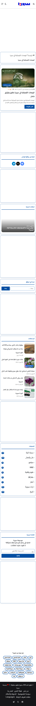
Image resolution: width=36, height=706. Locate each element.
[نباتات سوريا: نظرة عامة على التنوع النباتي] (29, 363)
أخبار (31, 482)
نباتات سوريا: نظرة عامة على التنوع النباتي (12, 360)
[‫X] (18, 164)
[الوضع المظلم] (5, 5)
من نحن (26, 691)
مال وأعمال (29, 457)
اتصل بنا (10, 691)
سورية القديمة (9, 669)
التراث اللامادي (17, 658)
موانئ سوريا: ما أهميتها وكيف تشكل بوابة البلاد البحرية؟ (20, 229)
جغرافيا (30, 477)
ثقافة (31, 467)
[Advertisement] (18, 28)
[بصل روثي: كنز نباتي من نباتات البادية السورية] (29, 381)
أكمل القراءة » (29, 107)
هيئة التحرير (18, 691)
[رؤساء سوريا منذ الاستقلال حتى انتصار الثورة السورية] (29, 393)
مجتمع (31, 462)
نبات (14, 676)
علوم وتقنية (29, 472)
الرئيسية (30, 55)
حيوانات (28, 669)
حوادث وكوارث (8, 665)
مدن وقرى (20, 676)
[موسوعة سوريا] (24, 4)
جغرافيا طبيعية (28, 665)
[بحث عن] (34, 5)
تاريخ (31, 492)
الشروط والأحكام (11, 694)
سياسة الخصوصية (24, 694)
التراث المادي (7, 658)
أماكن (24, 658)
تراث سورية (29, 487)
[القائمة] (2, 5)
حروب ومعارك (17, 665)
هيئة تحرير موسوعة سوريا (27, 89)
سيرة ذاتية (29, 452)
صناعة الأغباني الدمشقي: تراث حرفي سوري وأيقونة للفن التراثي (18, 371)
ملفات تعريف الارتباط (23, 697)
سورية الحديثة (19, 669)
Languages (10, 697)
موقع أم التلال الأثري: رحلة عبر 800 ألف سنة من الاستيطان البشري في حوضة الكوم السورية (12, 349)
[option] (18, 222)
